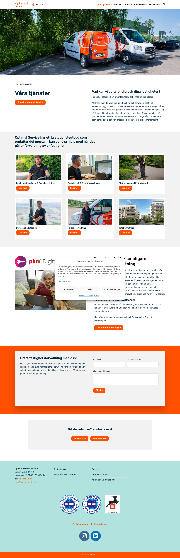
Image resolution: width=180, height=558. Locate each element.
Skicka (99, 390)
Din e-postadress (134, 359)
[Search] (164, 4)
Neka (90, 289)
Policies (96, 296)
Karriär (128, 4)
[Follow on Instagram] (84, 536)
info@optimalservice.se (26, 482)
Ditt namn (97, 359)
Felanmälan (154, 4)
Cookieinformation (86, 296)
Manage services (65, 281)
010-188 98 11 (25, 478)
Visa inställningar (112, 289)
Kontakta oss (140, 4)
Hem (16, 84)
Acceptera (68, 289)
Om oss (117, 4)
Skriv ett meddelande (101, 371)
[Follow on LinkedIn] (96, 536)
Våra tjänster (104, 4)
